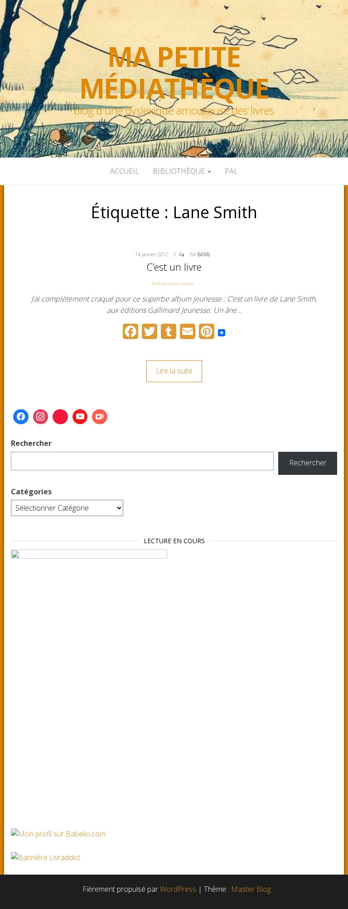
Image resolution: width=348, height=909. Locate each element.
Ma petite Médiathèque (174, 72)
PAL (231, 171)
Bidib (204, 254)
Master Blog (251, 889)
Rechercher (31, 443)
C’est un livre (174, 266)
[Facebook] (21, 417)
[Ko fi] (100, 417)
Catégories (31, 492)
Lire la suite (174, 371)
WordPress (178, 889)
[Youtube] (80, 417)
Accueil (124, 171)
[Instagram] (41, 417)
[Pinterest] (60, 417)
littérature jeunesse (172, 283)
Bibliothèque (180, 171)
